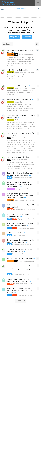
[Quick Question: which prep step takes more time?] (30, 281)
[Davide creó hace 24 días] (3, 87)
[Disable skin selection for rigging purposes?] (24, 251)
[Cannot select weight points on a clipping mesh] (27, 226)
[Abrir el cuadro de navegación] (2, 8)
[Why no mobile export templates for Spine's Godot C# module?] (25, 198)
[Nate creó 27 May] (3, 71)
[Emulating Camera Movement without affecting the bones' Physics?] (30, 175)
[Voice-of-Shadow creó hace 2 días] (3, 266)
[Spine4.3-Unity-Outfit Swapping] (34, 259)
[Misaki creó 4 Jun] (3, 116)
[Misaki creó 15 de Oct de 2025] (3, 134)
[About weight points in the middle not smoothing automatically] (15, 293)
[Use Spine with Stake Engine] (29, 86)
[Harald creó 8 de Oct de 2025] (3, 51)
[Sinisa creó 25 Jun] (3, 100)
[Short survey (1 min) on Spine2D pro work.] (26, 242)
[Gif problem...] (24, 233)
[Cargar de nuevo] (37, 44)
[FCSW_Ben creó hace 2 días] (3, 250)
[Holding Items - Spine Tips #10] (32, 100)
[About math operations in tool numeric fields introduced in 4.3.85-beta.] (8, 272)
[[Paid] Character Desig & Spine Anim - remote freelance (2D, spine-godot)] (21, 186)
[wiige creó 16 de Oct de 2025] (3, 158)
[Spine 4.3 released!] (29, 70)
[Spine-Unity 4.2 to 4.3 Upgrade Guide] (14, 52)
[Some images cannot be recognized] (21, 216)
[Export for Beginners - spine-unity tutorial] (18, 117)
